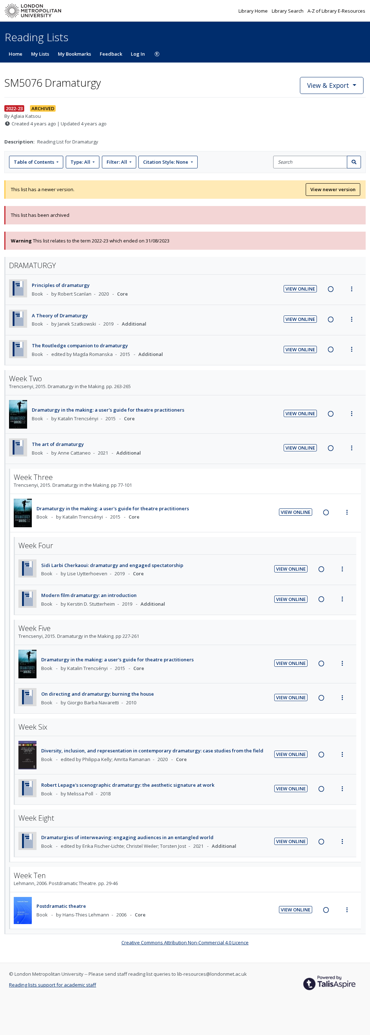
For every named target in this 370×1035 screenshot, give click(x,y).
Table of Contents (34, 162)
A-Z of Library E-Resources (336, 11)
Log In (138, 54)
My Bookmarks (74, 54)
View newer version (333, 189)
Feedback (111, 54)
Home (15, 54)
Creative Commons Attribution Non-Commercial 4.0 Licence (185, 942)
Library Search (288, 11)
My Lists (40, 54)
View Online (300, 288)
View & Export (328, 85)
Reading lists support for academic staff (52, 985)
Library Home (253, 11)
